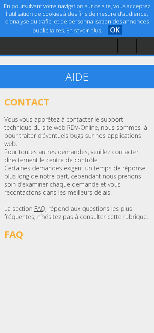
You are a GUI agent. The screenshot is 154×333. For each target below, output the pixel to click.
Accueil (26, 28)
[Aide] (127, 46)
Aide (23, 45)
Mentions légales (40, 62)
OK (115, 30)
